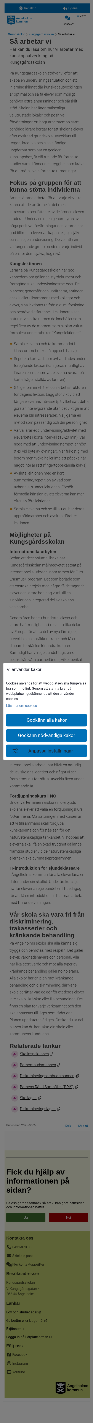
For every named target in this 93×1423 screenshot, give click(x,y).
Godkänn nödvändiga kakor (46, 735)
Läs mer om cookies (21, 706)
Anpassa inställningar (50, 751)
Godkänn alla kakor (47, 720)
